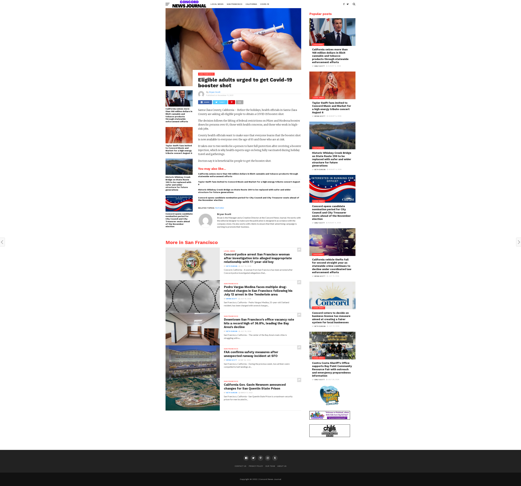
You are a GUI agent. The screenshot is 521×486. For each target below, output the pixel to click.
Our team (270, 466)
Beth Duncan (231, 266)
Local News (217, 4)
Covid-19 (264, 4)
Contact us (240, 466)
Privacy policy (256, 466)
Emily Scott (319, 66)
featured (219, 208)
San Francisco (234, 4)
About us (281, 466)
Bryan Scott (214, 92)
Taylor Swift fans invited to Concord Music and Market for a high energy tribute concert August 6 (179, 149)
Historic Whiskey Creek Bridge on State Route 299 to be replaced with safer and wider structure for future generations (178, 183)
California (251, 4)
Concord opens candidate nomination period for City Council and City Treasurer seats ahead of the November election (179, 220)
